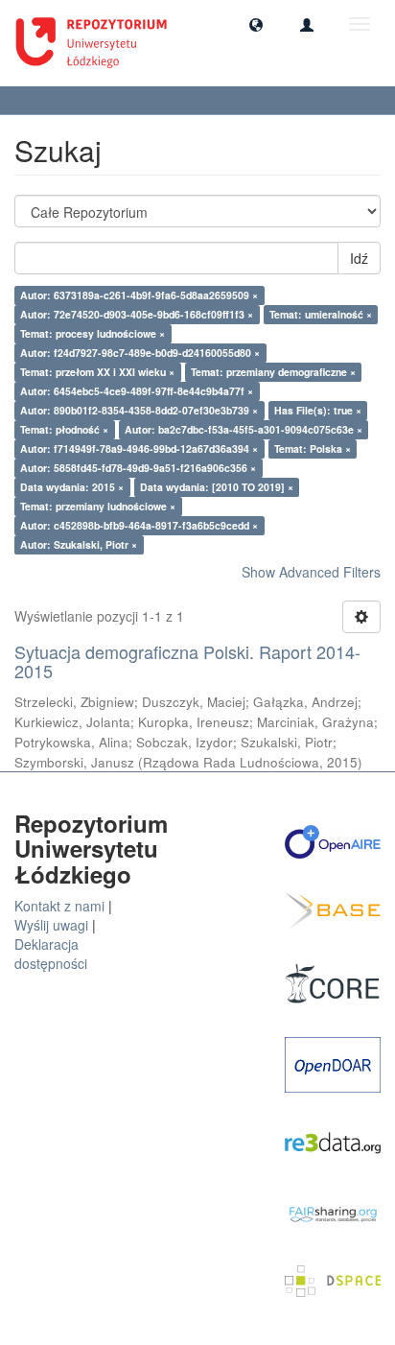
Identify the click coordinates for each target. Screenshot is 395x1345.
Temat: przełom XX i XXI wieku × (97, 372)
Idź (359, 258)
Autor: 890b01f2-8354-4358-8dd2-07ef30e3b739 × (139, 410)
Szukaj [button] (48, 100)
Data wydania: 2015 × (72, 487)
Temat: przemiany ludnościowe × (97, 506)
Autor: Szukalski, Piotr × (78, 544)
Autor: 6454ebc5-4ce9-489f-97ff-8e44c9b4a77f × (136, 391)
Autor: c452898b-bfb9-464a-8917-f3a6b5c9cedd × (139, 525)
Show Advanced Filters (311, 571)
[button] (256, 24)
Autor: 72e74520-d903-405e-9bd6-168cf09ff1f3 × (136, 314)
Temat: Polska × (312, 448)
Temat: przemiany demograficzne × (273, 372)
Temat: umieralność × (320, 314)
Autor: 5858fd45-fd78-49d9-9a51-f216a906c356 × (138, 467)
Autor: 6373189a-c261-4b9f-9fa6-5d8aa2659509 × (139, 295)
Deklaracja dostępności (50, 953)
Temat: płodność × (64, 429)
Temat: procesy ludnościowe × (92, 333)
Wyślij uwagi (51, 924)
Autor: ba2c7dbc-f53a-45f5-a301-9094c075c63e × (243, 429)
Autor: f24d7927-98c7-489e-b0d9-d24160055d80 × (140, 352)
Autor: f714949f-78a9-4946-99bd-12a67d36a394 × (139, 448)
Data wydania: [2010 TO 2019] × (216, 487)
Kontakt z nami (59, 905)
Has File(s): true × (317, 410)
